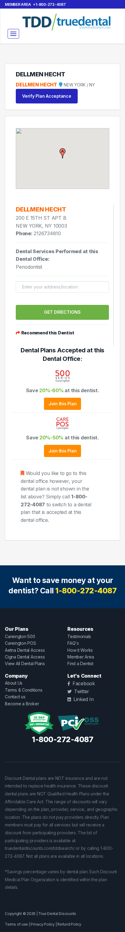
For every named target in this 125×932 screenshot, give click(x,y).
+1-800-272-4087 (49, 4)
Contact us (15, 696)
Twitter (81, 691)
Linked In (83, 699)
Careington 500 (20, 636)
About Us (13, 683)
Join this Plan (63, 403)
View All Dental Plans (25, 663)
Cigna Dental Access (25, 656)
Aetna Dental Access (25, 650)
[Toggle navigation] (13, 34)
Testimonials (79, 636)
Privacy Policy (43, 924)
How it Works (80, 650)
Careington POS (20, 643)
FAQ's (73, 643)
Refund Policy (69, 924)
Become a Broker (22, 703)
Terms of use (16, 924)
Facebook (84, 683)
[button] (62, 153)
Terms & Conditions (23, 690)
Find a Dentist (80, 663)
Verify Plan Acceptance (46, 96)
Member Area (18, 4)
